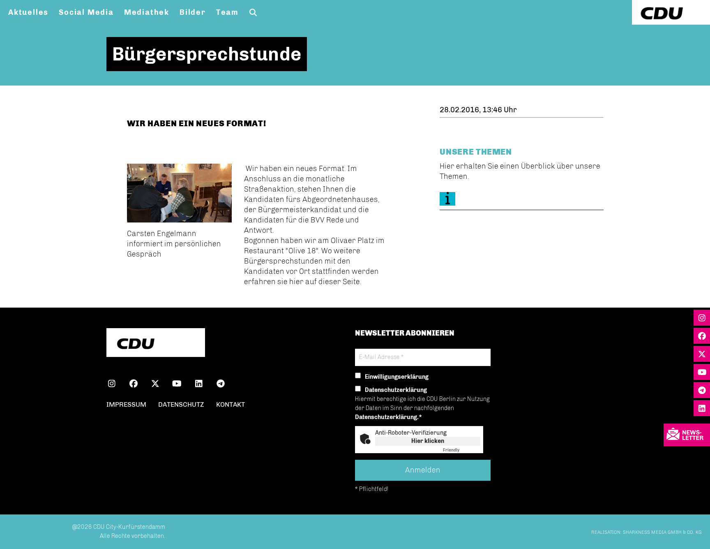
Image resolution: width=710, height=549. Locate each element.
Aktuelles (28, 12)
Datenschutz (181, 404)
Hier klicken (427, 441)
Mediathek (146, 12)
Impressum (126, 404)
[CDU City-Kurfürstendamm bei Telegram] (220, 384)
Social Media (86, 12)
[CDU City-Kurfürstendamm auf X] (155, 384)
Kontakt (230, 404)
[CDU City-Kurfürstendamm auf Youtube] (177, 384)
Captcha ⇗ (461, 450)
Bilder (193, 12)
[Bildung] (521, 199)
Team (227, 12)
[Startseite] (156, 343)
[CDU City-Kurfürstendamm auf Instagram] (111, 384)
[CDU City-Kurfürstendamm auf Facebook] (133, 384)
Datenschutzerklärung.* (388, 417)
